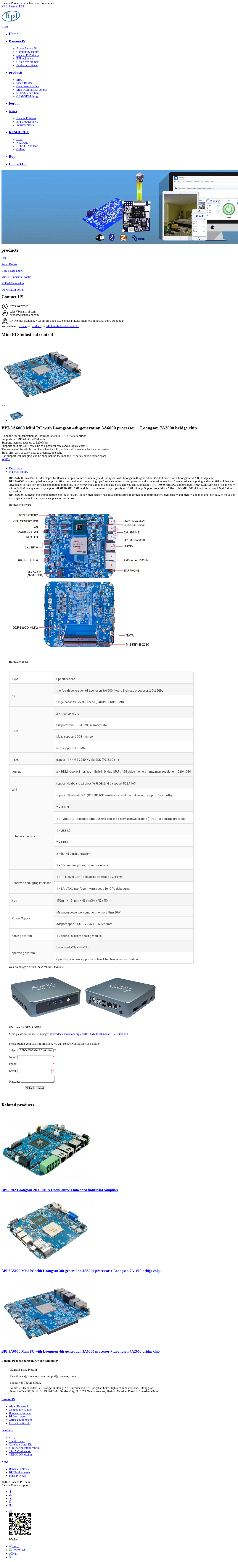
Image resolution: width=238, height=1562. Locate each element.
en (6, 26)
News (13, 111)
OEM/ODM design (27, 96)
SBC (19, 79)
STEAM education (27, 93)
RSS (21, 6)
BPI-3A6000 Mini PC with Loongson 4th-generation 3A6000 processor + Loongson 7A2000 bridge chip (80, 1351)
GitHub (20, 149)
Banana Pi (17, 41)
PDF (7, 459)
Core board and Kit (27, 86)
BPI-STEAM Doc (27, 146)
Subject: (13, 1050)
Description (15, 468)
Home (13, 34)
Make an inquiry (18, 471)
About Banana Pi (26, 48)
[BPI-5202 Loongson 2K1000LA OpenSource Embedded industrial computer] (47, 1183)
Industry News (25, 125)
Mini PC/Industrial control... (62, 326)
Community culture (27, 51)
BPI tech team (24, 58)
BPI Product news (27, 121)
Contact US (18, 164)
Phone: (13, 1063)
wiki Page (22, 142)
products (15, 72)
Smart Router (24, 83)
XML (4, 6)
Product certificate (27, 65)
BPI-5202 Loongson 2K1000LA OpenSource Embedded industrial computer (59, 1190)
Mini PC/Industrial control (31, 89)
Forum (14, 103)
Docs (19, 139)
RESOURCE (19, 132)
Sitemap (13, 6)
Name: (13, 1057)
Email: (13, 1070)
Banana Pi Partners (27, 55)
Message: (14, 1081)
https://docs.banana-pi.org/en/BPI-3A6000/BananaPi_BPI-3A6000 (88, 1034)
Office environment (27, 61)
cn (2, 26)
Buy (12, 157)
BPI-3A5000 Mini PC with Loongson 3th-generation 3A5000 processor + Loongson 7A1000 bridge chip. (81, 1271)
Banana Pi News (26, 118)
